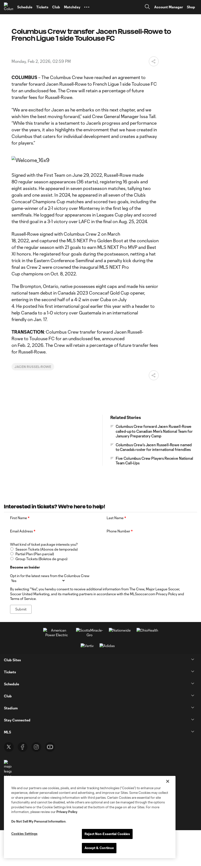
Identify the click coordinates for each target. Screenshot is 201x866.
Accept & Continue (99, 848)
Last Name (116, 518)
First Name (19, 518)
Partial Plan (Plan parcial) (34, 554)
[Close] (167, 781)
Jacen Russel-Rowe (32, 366)
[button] (86, 7)
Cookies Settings (24, 834)
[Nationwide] (120, 630)
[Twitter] (9, 747)
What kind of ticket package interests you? (44, 544)
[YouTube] (50, 747)
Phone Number (120, 531)
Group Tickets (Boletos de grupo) (41, 559)
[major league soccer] (8, 769)
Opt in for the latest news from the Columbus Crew (49, 576)
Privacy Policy (66, 812)
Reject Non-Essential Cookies (107, 834)
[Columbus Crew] (8, 7)
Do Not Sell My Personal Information (38, 821)
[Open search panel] (147, 7)
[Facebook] (22, 747)
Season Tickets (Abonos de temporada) (46, 549)
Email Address (22, 531)
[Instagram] (36, 747)
